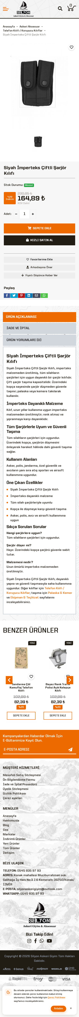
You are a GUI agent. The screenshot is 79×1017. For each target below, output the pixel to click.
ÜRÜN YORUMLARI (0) (24, 340)
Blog (6, 825)
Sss (5, 830)
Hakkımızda (11, 820)
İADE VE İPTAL (18, 328)
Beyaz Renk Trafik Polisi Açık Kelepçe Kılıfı (58, 687)
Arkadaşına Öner (41, 267)
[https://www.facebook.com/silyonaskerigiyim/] (35, 941)
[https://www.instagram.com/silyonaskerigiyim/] (29, 941)
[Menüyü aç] (6, 9)
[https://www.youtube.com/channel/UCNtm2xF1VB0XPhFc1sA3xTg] (49, 941)
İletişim (8, 853)
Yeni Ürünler (11, 843)
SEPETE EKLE (21, 715)
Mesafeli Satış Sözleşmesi (22, 775)
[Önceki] (9, 680)
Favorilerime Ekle (41, 259)
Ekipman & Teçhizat (25, 597)
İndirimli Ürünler (14, 839)
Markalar (9, 834)
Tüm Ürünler (11, 848)
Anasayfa (9, 26)
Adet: (8, 214)
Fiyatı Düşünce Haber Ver (42, 275)
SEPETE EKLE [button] (42, 228)
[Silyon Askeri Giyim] (23, 9)
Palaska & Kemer (60, 593)
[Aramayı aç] (60, 9)
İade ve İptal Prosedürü (20, 784)
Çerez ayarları (12, 798)
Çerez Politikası (56, 997)
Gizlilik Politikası (14, 793)
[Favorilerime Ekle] (71, 47)
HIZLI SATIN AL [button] (41, 240)
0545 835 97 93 (29, 870)
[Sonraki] (70, 680)
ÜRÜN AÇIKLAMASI (21, 317)
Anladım (58, 1008)
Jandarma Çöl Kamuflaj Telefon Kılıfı (21, 687)
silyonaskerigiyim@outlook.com (39, 889)
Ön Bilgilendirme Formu (19, 779)
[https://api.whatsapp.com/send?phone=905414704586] (42, 941)
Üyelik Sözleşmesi (15, 789)
